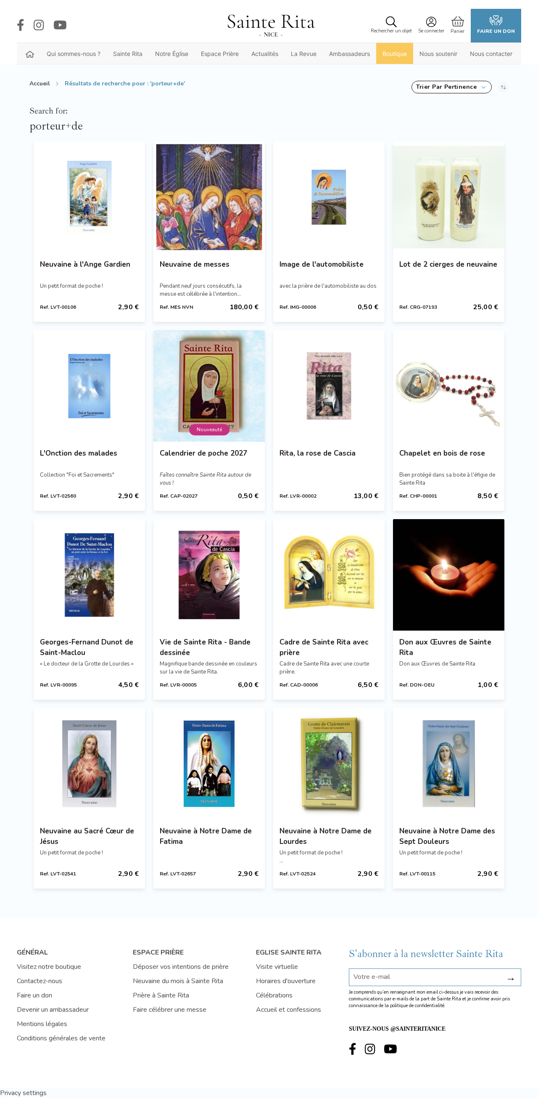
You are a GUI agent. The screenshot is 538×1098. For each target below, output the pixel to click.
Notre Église (171, 53)
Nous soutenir (438, 53)
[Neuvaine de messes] (209, 197)
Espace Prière (220, 53)
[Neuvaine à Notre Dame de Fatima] (209, 764)
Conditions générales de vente (61, 1038)
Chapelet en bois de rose (442, 453)
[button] (451, 87)
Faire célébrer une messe (169, 1009)
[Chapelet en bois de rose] (448, 386)
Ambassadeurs (349, 53)
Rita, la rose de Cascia (318, 453)
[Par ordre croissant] (503, 87)
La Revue (303, 53)
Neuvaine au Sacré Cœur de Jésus (87, 836)
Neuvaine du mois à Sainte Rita (178, 981)
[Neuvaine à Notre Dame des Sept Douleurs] (448, 764)
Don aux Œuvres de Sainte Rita (445, 647)
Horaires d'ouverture (286, 981)
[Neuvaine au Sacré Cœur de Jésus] (89, 764)
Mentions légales (42, 1024)
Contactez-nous (39, 981)
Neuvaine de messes (194, 264)
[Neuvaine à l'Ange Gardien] (89, 197)
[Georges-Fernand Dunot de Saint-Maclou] (89, 575)
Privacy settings (23, 1093)
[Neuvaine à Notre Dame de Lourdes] (329, 764)
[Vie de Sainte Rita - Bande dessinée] (209, 575)
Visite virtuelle (277, 966)
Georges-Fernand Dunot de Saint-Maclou (86, 647)
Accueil (39, 84)
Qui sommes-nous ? (73, 53)
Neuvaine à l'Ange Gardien (85, 264)
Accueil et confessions (288, 1009)
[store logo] (270, 25)
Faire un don (496, 31)
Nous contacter (491, 53)
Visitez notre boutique (49, 966)
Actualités (264, 53)
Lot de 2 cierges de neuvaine (448, 264)
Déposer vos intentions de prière (181, 966)
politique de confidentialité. (418, 1006)
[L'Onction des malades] (89, 386)
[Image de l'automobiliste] (329, 197)
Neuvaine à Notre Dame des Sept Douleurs (447, 836)
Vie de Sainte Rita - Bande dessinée (205, 647)
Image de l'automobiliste (322, 264)
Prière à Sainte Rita (161, 995)
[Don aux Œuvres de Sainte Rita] (448, 575)
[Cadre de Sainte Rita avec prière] (329, 575)
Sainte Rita (127, 53)
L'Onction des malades (78, 453)
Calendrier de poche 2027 (203, 453)
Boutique (394, 53)
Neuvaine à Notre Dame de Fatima (206, 836)
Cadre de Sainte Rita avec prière (324, 647)
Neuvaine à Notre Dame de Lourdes (326, 836)
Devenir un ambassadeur (53, 1009)
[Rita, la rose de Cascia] (329, 386)
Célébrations (274, 995)
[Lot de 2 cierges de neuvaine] (448, 197)
